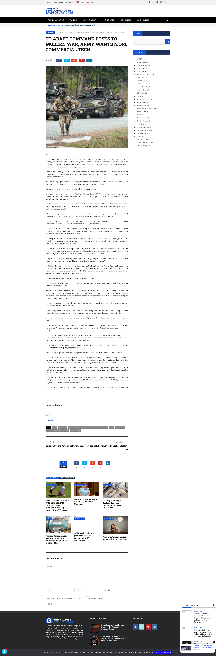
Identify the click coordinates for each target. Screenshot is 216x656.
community (62, 427)
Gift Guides (126, 20)
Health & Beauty (89, 20)
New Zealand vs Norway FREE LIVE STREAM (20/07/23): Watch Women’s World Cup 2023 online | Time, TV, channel (57, 505)
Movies (139, 115)
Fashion (73, 20)
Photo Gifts (140, 124)
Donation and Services (144, 74)
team (111, 427)
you (78, 430)
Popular (102, 618)
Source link (49, 420)
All (137, 59)
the (123, 427)
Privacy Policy (58, 2)
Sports (139, 136)
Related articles (52, 478)
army (54, 427)
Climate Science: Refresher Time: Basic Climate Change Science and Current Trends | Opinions (203, 618)
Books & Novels (142, 65)
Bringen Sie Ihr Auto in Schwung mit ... (65, 445)
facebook (78, 427)
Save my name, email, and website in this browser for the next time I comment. (75, 598)
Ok (157, 652)
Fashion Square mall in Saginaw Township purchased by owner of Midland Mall (56, 539)
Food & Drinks (141, 90)
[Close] (214, 605)
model (99, 427)
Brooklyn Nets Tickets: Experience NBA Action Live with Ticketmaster (88, 25)
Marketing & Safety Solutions (146, 109)
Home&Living (107, 485)
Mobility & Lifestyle (143, 112)
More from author (67, 478)
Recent (93, 618)
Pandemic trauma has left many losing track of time (115, 538)
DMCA (48, 2)
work (72, 430)
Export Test (140, 78)
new (106, 427)
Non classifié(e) (142, 118)
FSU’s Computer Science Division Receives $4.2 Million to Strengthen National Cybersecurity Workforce (203, 648)
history (92, 427)
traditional (56, 430)
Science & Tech (109, 20)
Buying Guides (143, 20)
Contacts (69, 2)
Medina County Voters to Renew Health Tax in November (85, 501)
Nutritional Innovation (144, 121)
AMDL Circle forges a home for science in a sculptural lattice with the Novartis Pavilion (203, 633)
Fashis (139, 84)
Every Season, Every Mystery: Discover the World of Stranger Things (112, 627)
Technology (141, 140)
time (48, 430)
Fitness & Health (142, 87)
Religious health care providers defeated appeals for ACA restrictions (84, 536)
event (70, 427)
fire (85, 427)
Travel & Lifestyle (56, 20)
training (65, 430)
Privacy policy (166, 652)
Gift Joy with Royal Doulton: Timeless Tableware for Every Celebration (112, 504)
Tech (117, 427)
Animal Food (141, 62)
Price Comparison (143, 127)
